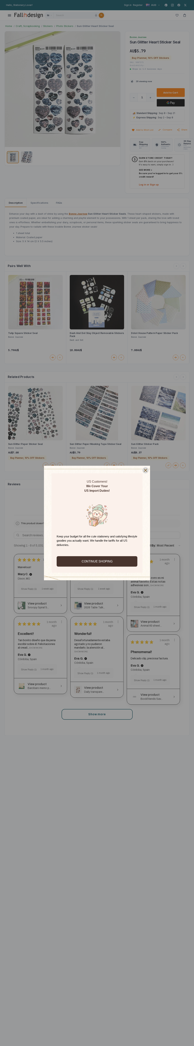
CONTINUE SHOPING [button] (97, 561)
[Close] (145, 470)
